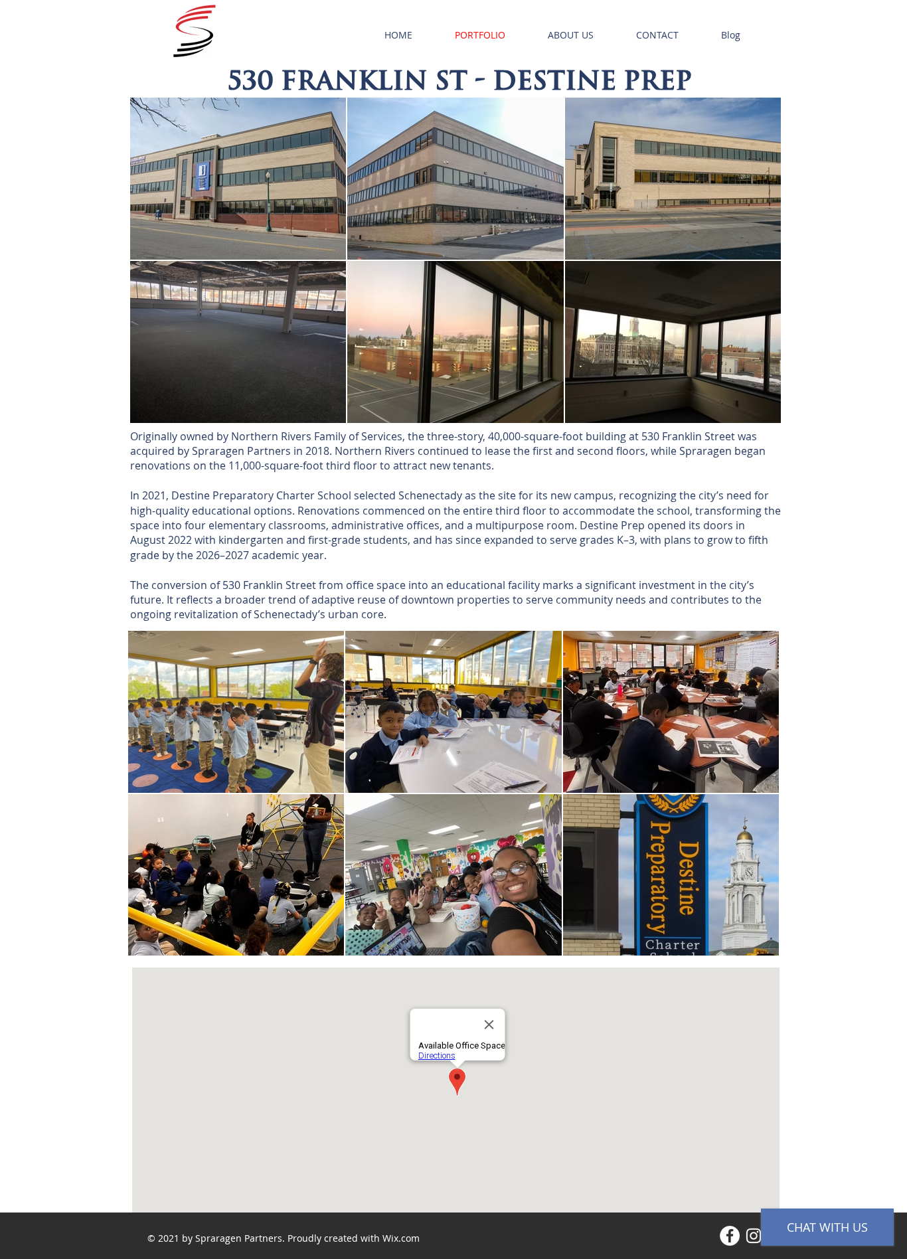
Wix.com (401, 1238)
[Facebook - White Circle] (730, 1236)
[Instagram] (754, 1236)
